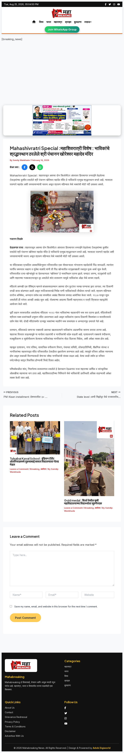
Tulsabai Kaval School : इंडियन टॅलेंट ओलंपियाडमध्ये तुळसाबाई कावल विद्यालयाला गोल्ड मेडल (34, 461)
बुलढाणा (78, 22)
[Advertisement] (62, 67)
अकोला (43, 469)
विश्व (41, 22)
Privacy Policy (12, 721)
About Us (10, 707)
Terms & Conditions (15, 726)
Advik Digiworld (101, 748)
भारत (48, 22)
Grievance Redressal (16, 717)
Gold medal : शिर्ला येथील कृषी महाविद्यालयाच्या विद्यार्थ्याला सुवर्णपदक (83, 501)
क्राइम (68, 22)
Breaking (34, 469)
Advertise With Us (14, 735)
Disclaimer (10, 731)
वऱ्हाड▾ (88, 22)
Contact (9, 712)
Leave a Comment (19, 469)
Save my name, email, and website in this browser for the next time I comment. (55, 606)
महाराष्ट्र (58, 22)
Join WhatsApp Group (62, 29)
